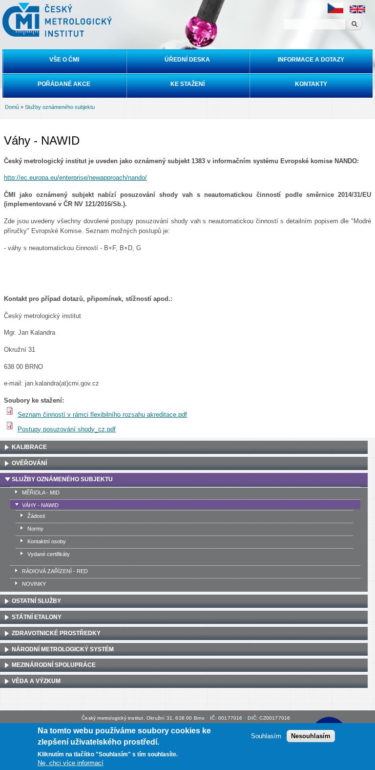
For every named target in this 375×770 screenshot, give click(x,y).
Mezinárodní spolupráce (54, 665)
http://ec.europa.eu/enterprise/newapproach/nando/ (75, 177)
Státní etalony (37, 617)
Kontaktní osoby (46, 541)
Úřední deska (187, 59)
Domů (12, 107)
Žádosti (36, 516)
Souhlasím (266, 736)
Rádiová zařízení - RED (55, 571)
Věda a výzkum (36, 681)
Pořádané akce (64, 84)
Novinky (34, 584)
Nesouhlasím (311, 736)
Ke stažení (187, 84)
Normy (35, 529)
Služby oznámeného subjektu (60, 107)
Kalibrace (29, 447)
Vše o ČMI (64, 59)
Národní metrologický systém (63, 649)
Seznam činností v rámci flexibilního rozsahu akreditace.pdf (102, 414)
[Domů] (56, 20)
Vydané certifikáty (48, 554)
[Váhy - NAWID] (335, 11)
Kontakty (311, 84)
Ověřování (29, 463)
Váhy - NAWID (40, 505)
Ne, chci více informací (71, 763)
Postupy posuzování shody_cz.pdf (67, 429)
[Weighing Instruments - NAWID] (357, 11)
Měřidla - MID (41, 492)
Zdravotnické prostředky (56, 633)
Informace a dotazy (311, 59)
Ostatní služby (36, 601)
